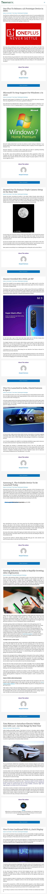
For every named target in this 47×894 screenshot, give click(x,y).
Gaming (14, 575)
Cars (13, 728)
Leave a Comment (7, 13)
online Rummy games (27, 634)
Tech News (14, 13)
